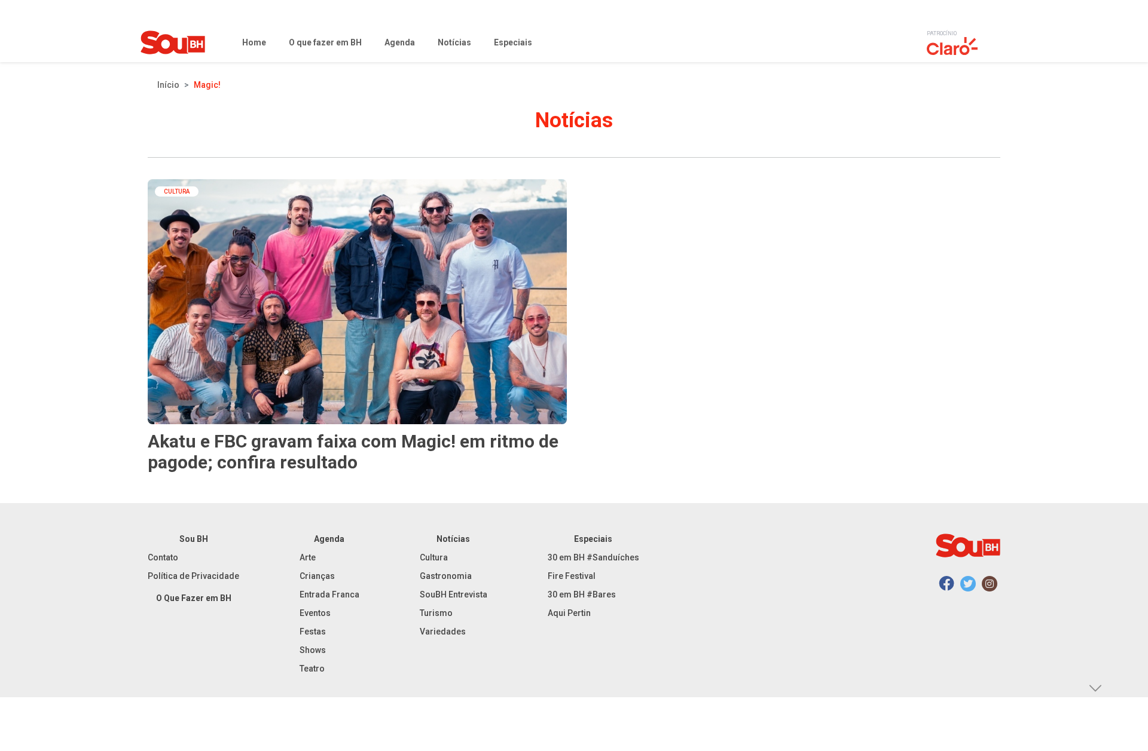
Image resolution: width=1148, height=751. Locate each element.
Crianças (317, 576)
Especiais (593, 539)
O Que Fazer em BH (193, 598)
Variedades (443, 631)
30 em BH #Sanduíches (593, 557)
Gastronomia (446, 576)
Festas (313, 631)
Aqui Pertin (569, 613)
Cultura (434, 557)
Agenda (329, 539)
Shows (313, 650)
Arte (308, 557)
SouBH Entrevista (453, 594)
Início (168, 85)
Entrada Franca (329, 594)
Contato (163, 557)
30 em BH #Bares (582, 594)
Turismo (436, 613)
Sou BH (193, 539)
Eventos (315, 613)
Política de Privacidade (193, 576)
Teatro (312, 668)
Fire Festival (572, 576)
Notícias (453, 539)
